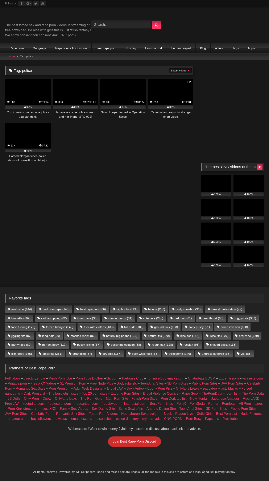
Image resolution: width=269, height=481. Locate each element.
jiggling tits (21, 335)
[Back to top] (256, 468)
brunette (20, 318)
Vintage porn (17, 383)
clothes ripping (54, 318)
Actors (219, 48)
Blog (203, 48)
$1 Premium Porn (73, 383)
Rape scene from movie (71, 48)
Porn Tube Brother (89, 378)
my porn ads (151, 418)
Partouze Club (132, 378)
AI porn (252, 48)
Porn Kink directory (22, 408)
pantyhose (21, 344)
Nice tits (219, 335)
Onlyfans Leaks (187, 388)
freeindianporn (33, 403)
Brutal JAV (115, 388)
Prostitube (230, 418)
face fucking (23, 327)
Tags (235, 48)
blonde (156, 309)
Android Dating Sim (161, 408)
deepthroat (213, 318)
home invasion (234, 327)
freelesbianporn (59, 403)
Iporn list (232, 393)
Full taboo (12, 378)
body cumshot (188, 309)
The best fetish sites (63, 393)
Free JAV (12, 403)
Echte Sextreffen (131, 408)
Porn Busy (194, 418)
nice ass (189, 335)
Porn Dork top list (173, 398)
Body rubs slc (127, 383)
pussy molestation (126, 344)
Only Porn (31, 398)
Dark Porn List (34, 393)
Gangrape (39, 48)
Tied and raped (181, 48)
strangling (82, 353)
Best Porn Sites (161, 403)
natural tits (159, 335)
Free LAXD (251, 398)
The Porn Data (253, 393)
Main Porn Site (117, 398)
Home (11, 56)
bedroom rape (56, 309)
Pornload (229, 403)
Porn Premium (59, 388)
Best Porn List (226, 413)
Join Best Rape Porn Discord (134, 441)
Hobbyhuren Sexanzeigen (140, 413)
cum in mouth (120, 318)
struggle (112, 353)
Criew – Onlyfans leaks (59, 398)
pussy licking (88, 344)
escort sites (104, 418)
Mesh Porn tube (60, 378)
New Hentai (199, 398)
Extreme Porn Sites (125, 393)
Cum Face (87, 318)
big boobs (126, 309)
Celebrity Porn (42, 413)
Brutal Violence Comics (160, 393)
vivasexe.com (252, 378)
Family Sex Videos (74, 408)
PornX (181, 403)
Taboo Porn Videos (103, 413)
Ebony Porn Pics (159, 388)
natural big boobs (121, 335)
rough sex (162, 344)
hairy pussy (199, 327)
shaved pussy (223, 344)
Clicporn (112, 378)
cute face (153, 318)
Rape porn (17, 48)
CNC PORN (173, 418)
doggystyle (245, 318)
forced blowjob (59, 327)
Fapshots (212, 418)
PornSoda (197, 403)
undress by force (216, 353)
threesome (180, 353)
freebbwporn (111, 403)
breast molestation (226, 309)
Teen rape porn (106, 48)
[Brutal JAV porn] (232, 33)
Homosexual (153, 48)
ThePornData (212, 393)
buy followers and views (49, 418)
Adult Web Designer (89, 388)
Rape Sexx (190, 393)
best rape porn (93, 309)
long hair (51, 335)
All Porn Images (251, 403)
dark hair (183, 318)
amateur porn (18, 418)
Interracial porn (135, 403)
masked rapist (83, 335)
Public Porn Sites (205, 383)
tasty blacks (229, 388)
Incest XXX (48, 408)
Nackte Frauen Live (178, 413)
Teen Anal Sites (152, 383)
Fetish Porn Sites (144, 398)
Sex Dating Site (103, 408)
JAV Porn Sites (232, 383)
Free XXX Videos (43, 383)
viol (246, 353)
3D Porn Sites (177, 383)
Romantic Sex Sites (30, 388)
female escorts (81, 418)
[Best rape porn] (39, 16)
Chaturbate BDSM (201, 378)
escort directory (127, 418)
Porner (213, 403)
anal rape (21, 309)
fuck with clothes (99, 327)
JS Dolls (14, 398)
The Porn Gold (91, 398)
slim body (21, 353)
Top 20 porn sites (94, 393)
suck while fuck (145, 353)
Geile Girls (204, 413)
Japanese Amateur (225, 398)
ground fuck (166, 327)
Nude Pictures (251, 413)
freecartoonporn (86, 403)
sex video (210, 388)
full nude (134, 327)
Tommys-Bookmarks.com (165, 378)
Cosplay (130, 48)
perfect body (54, 344)
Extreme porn (229, 378)
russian (191, 344)
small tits (52, 353)
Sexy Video (135, 388)
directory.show (34, 378)
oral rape (249, 335)
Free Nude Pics (101, 383)
